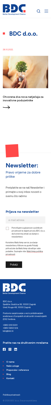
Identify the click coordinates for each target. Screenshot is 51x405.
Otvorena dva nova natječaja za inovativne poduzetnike (23, 98)
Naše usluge (12, 365)
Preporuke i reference (17, 370)
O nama (10, 361)
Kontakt (10, 378)
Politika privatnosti (11, 395)
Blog (8, 374)
